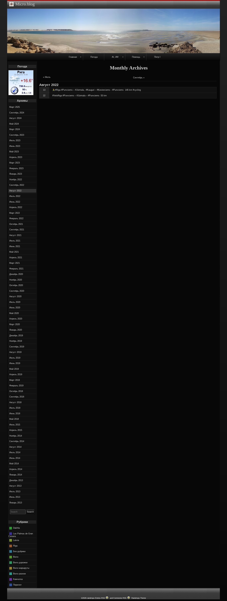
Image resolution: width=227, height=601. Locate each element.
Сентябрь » (138, 77)
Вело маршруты (21, 568)
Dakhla (16, 528)
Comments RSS (119, 598)
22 (44, 95)
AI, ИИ (115, 56)
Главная (73, 56)
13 (44, 90)
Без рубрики (19, 551)
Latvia (16, 540)
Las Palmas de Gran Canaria (20, 535)
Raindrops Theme (138, 598)
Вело (15, 557)
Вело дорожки (20, 562)
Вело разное (19, 573)
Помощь (136, 56)
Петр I (157, 56)
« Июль (47, 77)
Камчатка (18, 579)
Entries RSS (100, 598)
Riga (15, 545)
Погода (94, 56)
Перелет (17, 585)
